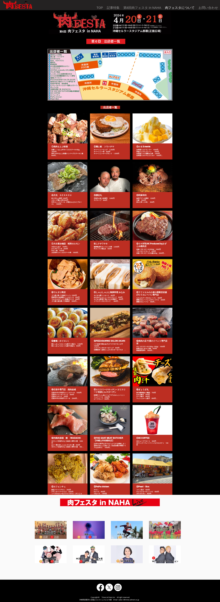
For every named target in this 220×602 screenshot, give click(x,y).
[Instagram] (118, 587)
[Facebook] (100, 587)
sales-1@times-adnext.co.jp (129, 600)
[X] (109, 587)
